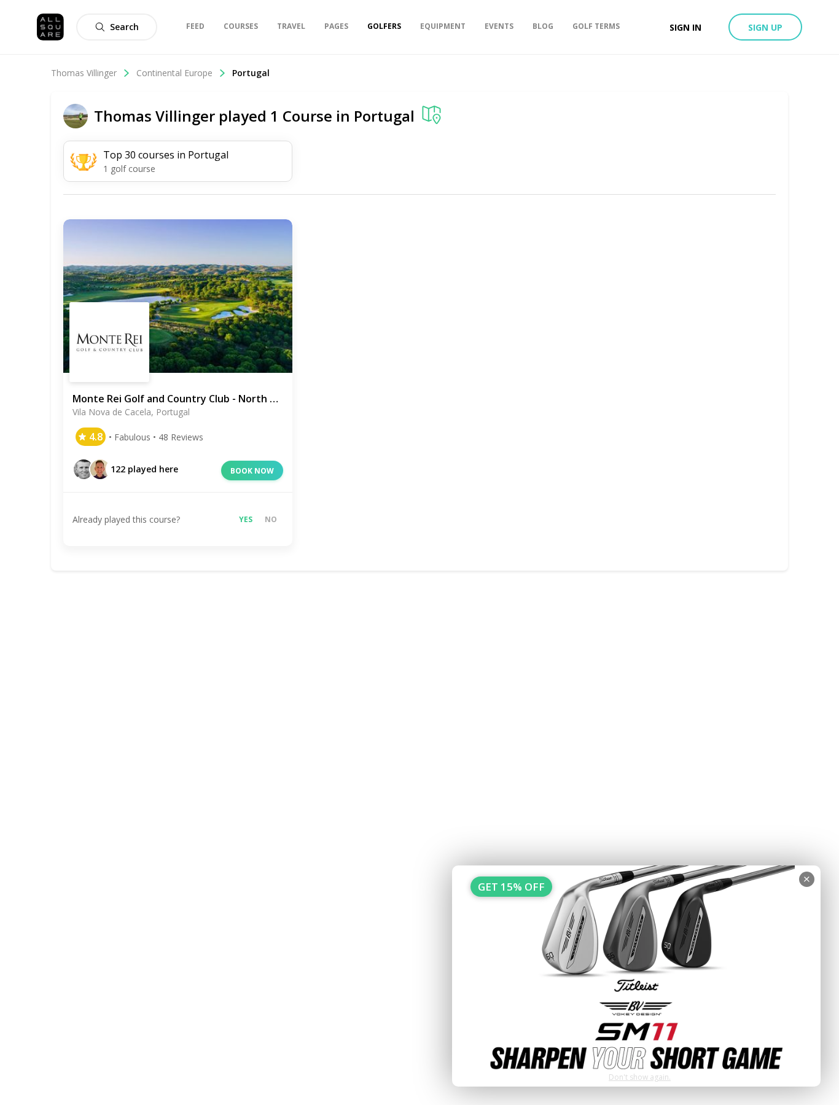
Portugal (384, 116)
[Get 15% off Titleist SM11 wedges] (636, 976)
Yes (245, 519)
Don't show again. (640, 1077)
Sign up (765, 27)
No (271, 519)
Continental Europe (174, 73)
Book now (252, 471)
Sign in (685, 27)
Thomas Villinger (84, 73)
